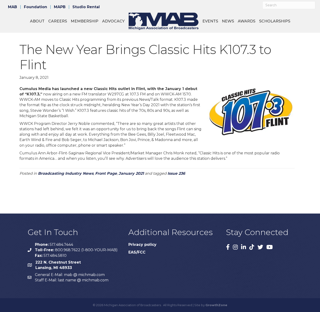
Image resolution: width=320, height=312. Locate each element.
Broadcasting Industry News (65, 173)
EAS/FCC (136, 252)
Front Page (106, 173)
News (228, 21)
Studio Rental (86, 7)
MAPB (60, 7)
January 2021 (131, 173)
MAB (12, 7)
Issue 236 (176, 173)
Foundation (35, 7)
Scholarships (274, 21)
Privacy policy (142, 244)
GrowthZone (216, 305)
